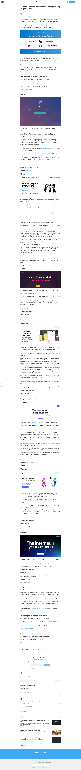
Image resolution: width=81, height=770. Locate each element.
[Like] (21, 727)
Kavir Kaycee (25, 13)
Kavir (23, 646)
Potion (50, 231)
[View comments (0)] (31, 734)
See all (22, 745)
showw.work (28, 170)
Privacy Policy (49, 668)
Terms (43, 762)
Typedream (34, 422)
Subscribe (72, 2)
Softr (21, 290)
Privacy (39, 762)
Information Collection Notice (40, 668)
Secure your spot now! (27, 89)
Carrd (30, 128)
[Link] (19, 76)
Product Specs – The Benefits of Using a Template (33, 738)
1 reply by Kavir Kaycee (28, 706)
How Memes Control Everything (40, 608)
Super (45, 231)
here (43, 639)
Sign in (77, 2)
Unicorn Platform (36, 493)
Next (57, 680)
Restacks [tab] (27, 688)
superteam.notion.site (43, 227)
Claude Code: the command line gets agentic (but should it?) (34, 721)
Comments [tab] (23, 688)
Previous (24, 680)
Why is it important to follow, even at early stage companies (31, 739)
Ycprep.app (28, 319)
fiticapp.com (29, 528)
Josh (23, 698)
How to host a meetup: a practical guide (30, 730)
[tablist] (25, 689)
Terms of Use (46, 667)
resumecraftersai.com (31, 579)
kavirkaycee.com (29, 265)
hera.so (27, 465)
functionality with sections (51, 148)
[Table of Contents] (1, 385)
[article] (40, 723)
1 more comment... (23, 711)
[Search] (65, 2)
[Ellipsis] (60, 699)
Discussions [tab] (29, 717)
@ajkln (22, 130)
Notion (22, 198)
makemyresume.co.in (30, 399)
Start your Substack (37, 764)
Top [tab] (21, 717)
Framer (34, 559)
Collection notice (48, 762)
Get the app (46, 764)
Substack (35, 767)
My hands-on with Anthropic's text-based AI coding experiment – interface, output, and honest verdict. (34, 724)
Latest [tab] (24, 717)
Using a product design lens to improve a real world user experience (33, 731)
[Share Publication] (67, 2)
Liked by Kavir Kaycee (27, 700)
